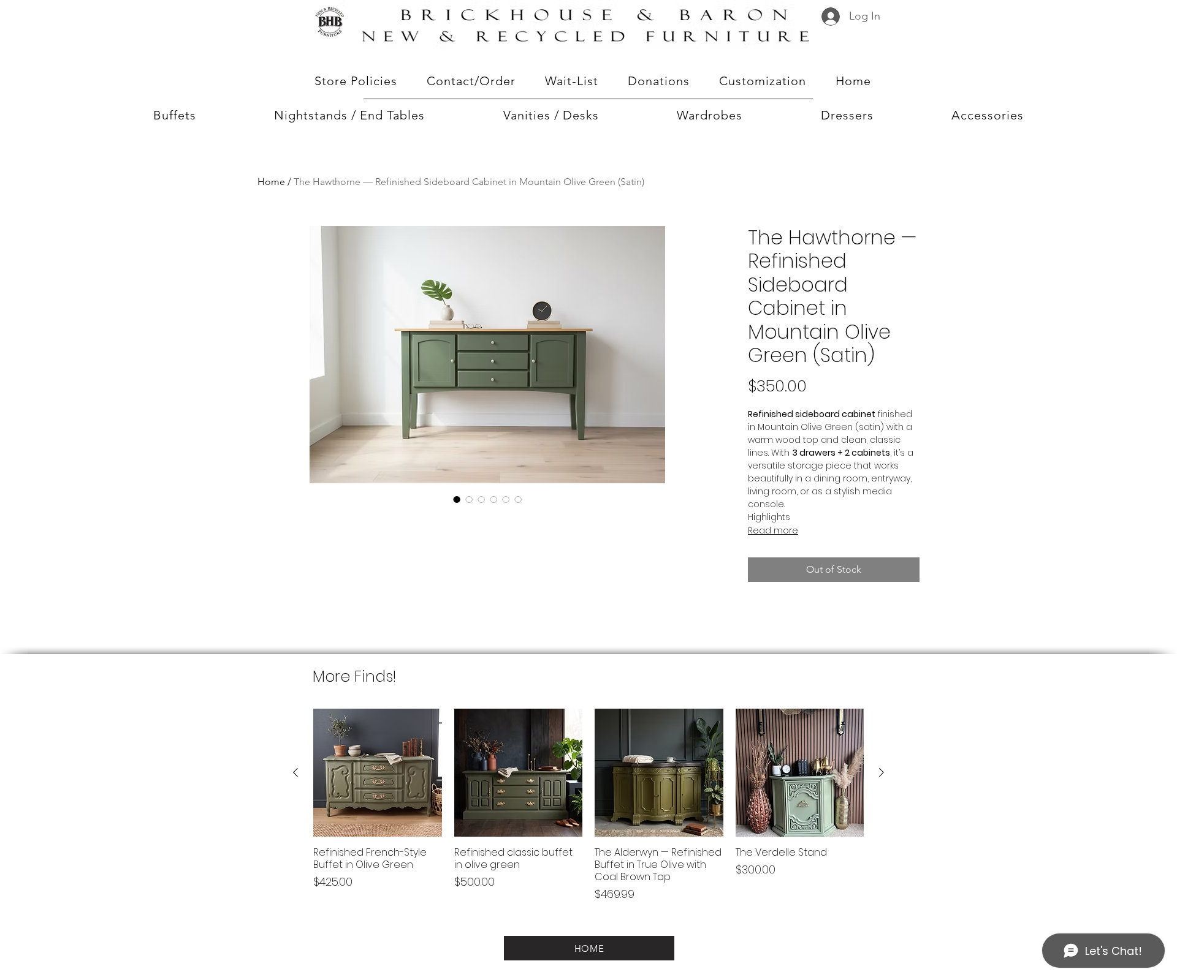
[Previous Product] (295, 772)
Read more (773, 530)
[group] (588, 812)
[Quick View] (377, 773)
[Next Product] (881, 772)
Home (271, 181)
